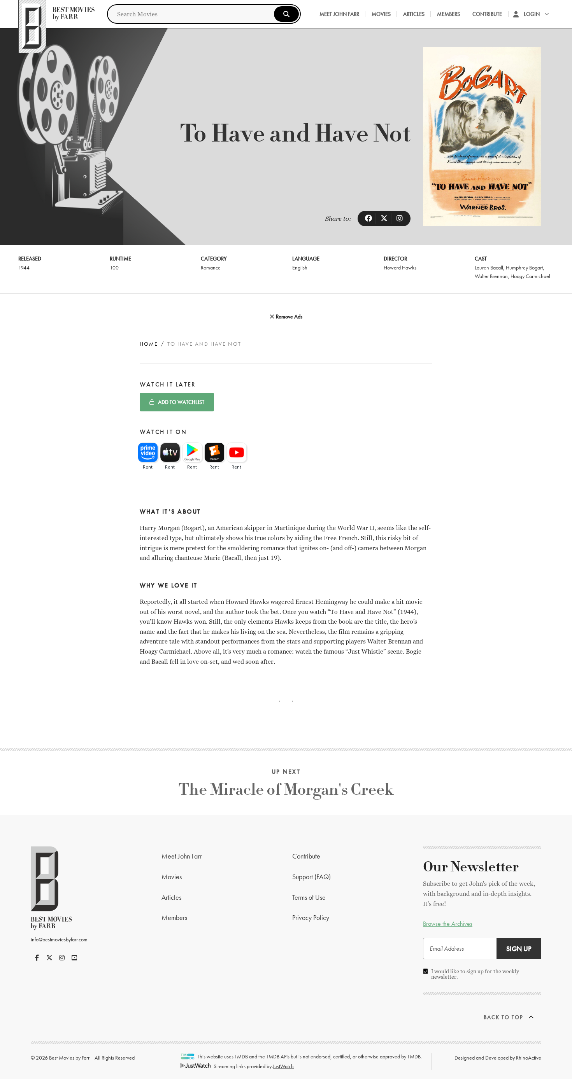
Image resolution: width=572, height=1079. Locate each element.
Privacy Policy (310, 917)
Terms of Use (309, 897)
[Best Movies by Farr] (56, 14)
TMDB (241, 1056)
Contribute (487, 13)
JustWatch (283, 1066)
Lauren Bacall (489, 267)
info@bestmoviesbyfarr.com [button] (59, 939)
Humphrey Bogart (524, 267)
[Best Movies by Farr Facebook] (37, 957)
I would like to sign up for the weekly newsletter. (475, 974)
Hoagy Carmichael (530, 276)
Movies (381, 13)
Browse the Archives (447, 924)
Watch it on (163, 432)
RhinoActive (528, 1057)
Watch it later (168, 384)
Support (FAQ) (311, 876)
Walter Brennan (491, 276)
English (299, 267)
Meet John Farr (339, 13)
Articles (414, 13)
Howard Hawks (400, 267)
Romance (211, 267)
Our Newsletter (471, 867)
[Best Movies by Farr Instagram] (62, 957)
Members (448, 13)
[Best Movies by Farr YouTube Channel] (74, 957)
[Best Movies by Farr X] (49, 957)
